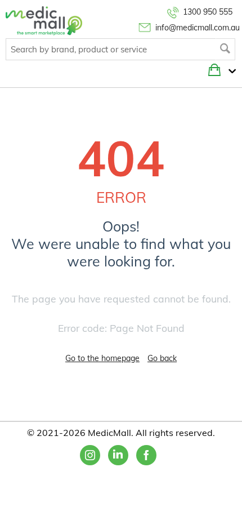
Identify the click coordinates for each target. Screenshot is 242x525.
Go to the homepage (102, 358)
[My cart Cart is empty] (229, 71)
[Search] (225, 49)
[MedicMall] (44, 20)
